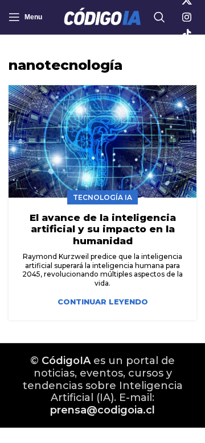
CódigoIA (66, 360)
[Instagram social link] (187, 17)
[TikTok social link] (187, 34)
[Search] (159, 17)
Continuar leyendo (103, 302)
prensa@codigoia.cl (102, 410)
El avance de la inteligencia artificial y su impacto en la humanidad (103, 229)
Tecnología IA (102, 197)
